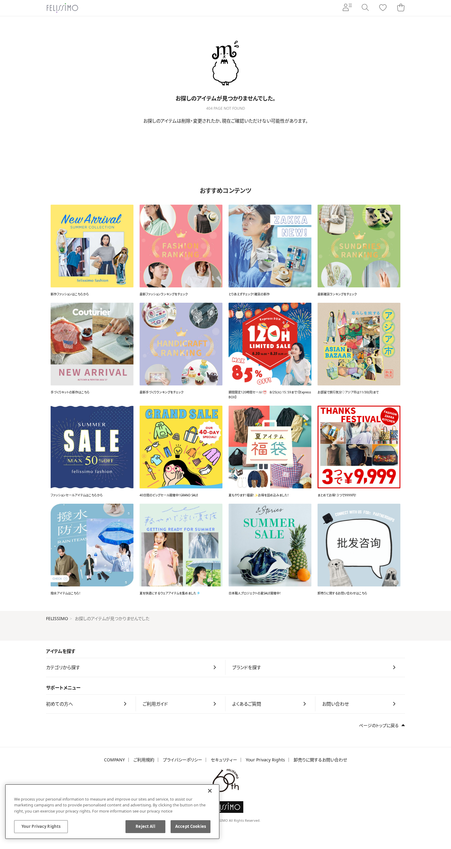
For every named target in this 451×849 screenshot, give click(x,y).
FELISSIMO (57, 618)
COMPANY (114, 760)
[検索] (365, 8)
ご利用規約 (143, 760)
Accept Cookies (190, 826)
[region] (112, 811)
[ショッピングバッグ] (401, 8)
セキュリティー (224, 760)
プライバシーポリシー (182, 760)
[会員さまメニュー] (347, 8)
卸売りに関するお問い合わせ (320, 760)
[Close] (210, 791)
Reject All (145, 826)
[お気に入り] (383, 8)
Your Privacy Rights (265, 760)
